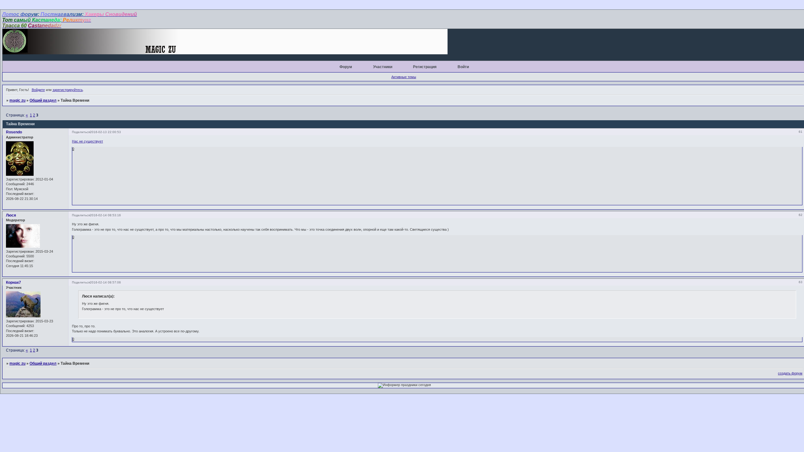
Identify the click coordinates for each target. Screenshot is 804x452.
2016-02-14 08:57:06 (105, 282)
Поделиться (81, 132)
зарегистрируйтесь (67, 90)
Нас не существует (87, 141)
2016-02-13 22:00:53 (105, 132)
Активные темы (403, 77)
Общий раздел (43, 100)
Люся (11, 215)
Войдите (38, 90)
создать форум (790, 373)
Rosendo (14, 132)
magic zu (17, 100)
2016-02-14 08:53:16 (105, 215)
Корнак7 (13, 282)
